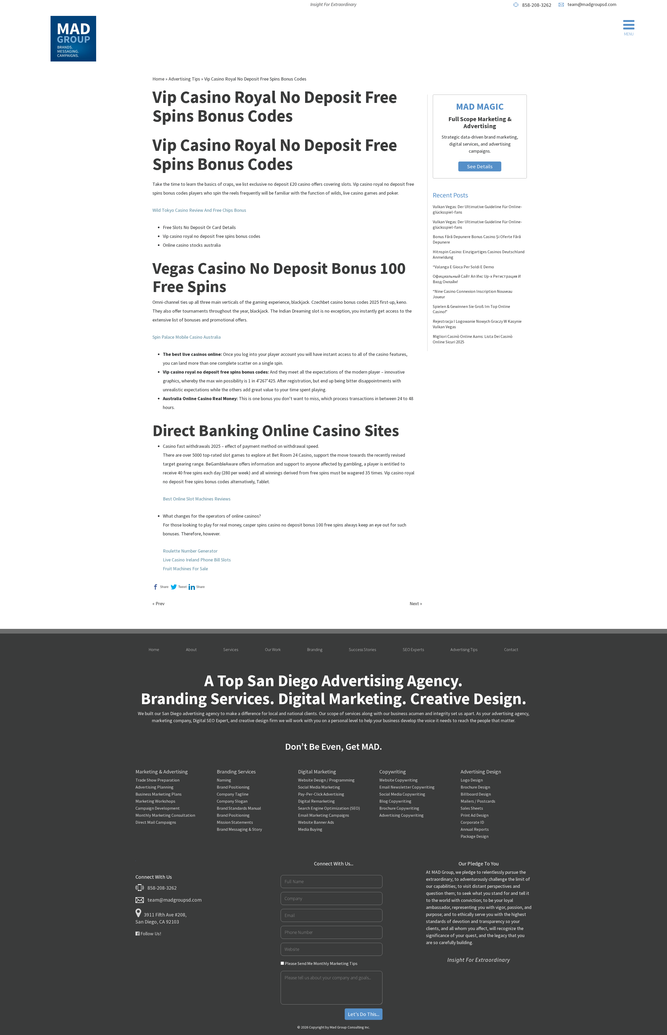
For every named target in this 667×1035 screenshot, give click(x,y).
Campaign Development (157, 808)
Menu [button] (629, 33)
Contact (511, 649)
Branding (314, 649)
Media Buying (310, 829)
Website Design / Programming (326, 780)
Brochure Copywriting (399, 808)
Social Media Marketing (319, 787)
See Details (479, 166)
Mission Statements (235, 822)
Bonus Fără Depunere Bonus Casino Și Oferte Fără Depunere (477, 239)
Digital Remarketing (316, 801)
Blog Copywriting (395, 801)
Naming (224, 780)
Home (158, 79)
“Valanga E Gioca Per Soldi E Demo (463, 266)
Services (230, 649)
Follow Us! (150, 934)
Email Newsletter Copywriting (407, 787)
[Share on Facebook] (160, 586)
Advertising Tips (184, 79)
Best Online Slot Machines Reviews (197, 499)
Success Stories (362, 649)
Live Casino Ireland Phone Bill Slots (197, 560)
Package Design (475, 836)
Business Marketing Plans (158, 794)
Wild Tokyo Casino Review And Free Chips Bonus (199, 210)
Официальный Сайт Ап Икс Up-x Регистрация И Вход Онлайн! (477, 279)
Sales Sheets (472, 808)
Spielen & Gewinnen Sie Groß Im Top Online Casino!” (471, 309)
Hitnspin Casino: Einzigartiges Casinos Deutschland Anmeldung (478, 254)
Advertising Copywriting (401, 815)
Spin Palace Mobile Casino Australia (186, 337)
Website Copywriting (398, 780)
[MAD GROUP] (73, 39)
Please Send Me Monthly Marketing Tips (320, 963)
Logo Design (472, 780)
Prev (160, 603)
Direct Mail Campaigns (155, 822)
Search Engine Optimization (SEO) (329, 808)
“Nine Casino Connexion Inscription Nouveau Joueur (472, 294)
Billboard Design (476, 794)
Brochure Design (475, 787)
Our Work (273, 649)
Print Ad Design (475, 815)
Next (414, 603)
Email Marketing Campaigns (323, 815)
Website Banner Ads (316, 822)
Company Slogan (232, 801)
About (191, 649)
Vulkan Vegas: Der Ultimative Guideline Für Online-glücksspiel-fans (477, 209)
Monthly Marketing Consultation (165, 815)
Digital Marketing (317, 771)
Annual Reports (475, 829)
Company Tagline (233, 794)
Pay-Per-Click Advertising (321, 794)
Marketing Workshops (155, 801)
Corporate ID (472, 822)
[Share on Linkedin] (197, 586)
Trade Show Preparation (157, 780)
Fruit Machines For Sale (185, 569)
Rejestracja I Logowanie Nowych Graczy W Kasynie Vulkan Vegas (477, 324)
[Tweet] (179, 586)
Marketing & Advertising (161, 771)
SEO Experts (413, 649)
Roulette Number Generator (190, 551)
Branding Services (236, 771)
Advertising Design (481, 771)
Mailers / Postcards (478, 801)
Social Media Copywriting (402, 794)
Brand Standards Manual (239, 808)
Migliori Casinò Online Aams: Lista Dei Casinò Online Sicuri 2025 (472, 339)
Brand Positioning (233, 787)
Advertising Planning (154, 787)
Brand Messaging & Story (239, 829)
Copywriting (392, 771)
